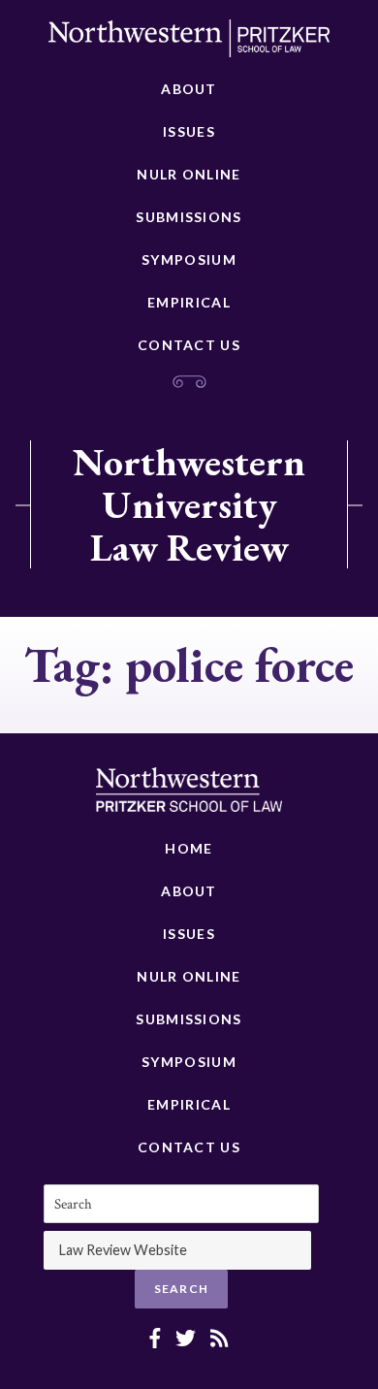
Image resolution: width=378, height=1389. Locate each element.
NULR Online (188, 174)
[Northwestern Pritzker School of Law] (189, 43)
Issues (189, 131)
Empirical (189, 302)
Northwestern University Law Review (189, 504)
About (189, 89)
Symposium (189, 259)
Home (188, 848)
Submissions (188, 217)
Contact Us (189, 345)
